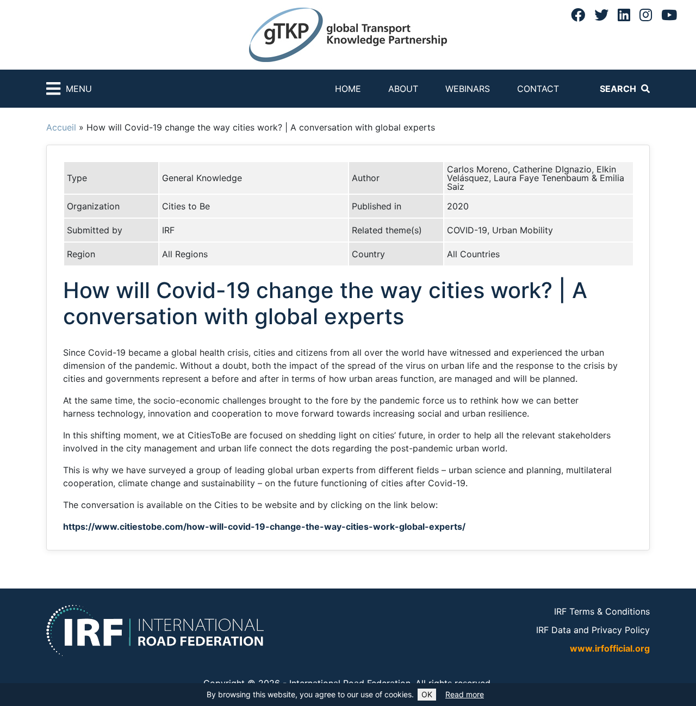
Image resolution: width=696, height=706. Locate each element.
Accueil (61, 127)
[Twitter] (601, 15)
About (403, 88)
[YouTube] (669, 15)
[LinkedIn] (624, 15)
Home (348, 88)
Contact (538, 88)
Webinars (467, 88)
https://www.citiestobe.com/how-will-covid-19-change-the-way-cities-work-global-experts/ (264, 526)
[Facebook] (578, 15)
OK (426, 694)
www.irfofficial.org (610, 648)
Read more (464, 694)
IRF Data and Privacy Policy (593, 629)
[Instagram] (645, 15)
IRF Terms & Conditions (602, 611)
